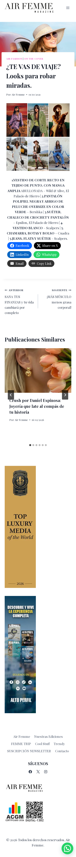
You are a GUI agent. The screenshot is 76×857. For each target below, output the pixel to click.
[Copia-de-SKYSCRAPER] (38, 654)
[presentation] (38, 370)
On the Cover (33, 58)
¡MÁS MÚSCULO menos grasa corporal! (59, 299)
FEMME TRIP (21, 744)
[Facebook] (30, 771)
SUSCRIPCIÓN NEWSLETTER (29, 751)
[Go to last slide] (11, 395)
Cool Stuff (42, 744)
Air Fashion (14, 58)
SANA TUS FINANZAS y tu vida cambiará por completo (19, 301)
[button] (67, 848)
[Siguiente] (65, 395)
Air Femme (18, 94)
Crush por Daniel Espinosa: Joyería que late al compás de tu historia (36, 406)
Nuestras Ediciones (48, 736)
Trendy (59, 744)
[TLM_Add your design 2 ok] (38, 527)
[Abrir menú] (67, 8)
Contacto (62, 751)
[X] (38, 771)
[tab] (30, 445)
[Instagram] (45, 771)
